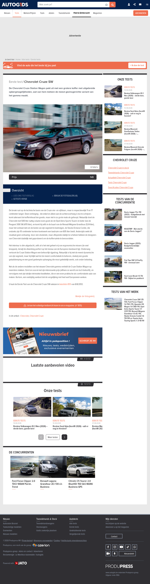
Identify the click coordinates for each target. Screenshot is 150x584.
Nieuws (7, 13)
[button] (64, 437)
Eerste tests (74, 526)
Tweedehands (64, 13)
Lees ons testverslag (23, 195)
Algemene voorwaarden (43, 540)
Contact (114, 536)
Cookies (57, 540)
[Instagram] (114, 547)
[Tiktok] (128, 547)
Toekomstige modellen (12, 526)
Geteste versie (20, 199)
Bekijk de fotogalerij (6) (65, 195)
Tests (17, 13)
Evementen (7, 530)
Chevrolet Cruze (37, 315)
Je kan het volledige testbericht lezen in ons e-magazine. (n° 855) (54, 305)
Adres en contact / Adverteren (31, 551)
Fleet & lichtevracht (82, 13)
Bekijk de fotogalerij (84, 296)
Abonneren (140, 13)
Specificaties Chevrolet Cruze (120, 187)
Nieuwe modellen (10, 533)
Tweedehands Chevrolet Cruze (121, 172)
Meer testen (53, 437)
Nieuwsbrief (129, 553)
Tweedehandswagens (45, 523)
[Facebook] (108, 547)
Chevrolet (24, 315)
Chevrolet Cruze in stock (118, 167)
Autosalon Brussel (10, 523)
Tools (42, 13)
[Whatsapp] (134, 547)
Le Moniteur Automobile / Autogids (29, 554)
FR (147, 4)
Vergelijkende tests (77, 533)
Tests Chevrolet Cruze (117, 182)
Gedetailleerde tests (77, 530)
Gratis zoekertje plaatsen (46, 530)
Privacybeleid (27, 540)
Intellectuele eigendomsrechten (74, 540)
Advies (51, 13)
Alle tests (73, 523)
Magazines (97, 13)
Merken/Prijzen (30, 13)
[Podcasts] (114, 553)
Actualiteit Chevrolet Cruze (119, 177)
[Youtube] (121, 547)
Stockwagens (41, 526)
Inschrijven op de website (116, 523)
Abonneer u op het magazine (117, 526)
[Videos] (108, 553)
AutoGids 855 (65, 284)
